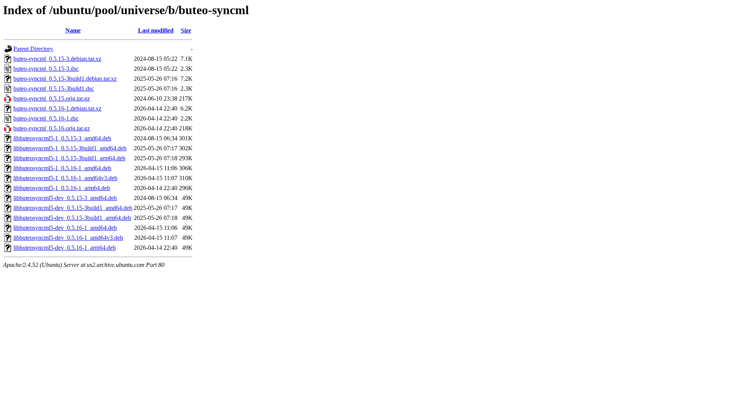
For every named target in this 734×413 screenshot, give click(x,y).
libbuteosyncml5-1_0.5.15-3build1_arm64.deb (69, 158)
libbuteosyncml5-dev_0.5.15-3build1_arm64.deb (72, 218)
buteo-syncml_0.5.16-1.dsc (46, 118)
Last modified (156, 30)
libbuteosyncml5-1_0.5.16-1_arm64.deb (61, 188)
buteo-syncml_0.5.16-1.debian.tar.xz (57, 108)
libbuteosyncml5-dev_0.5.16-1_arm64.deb (64, 247)
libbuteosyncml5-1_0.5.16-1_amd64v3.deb (65, 178)
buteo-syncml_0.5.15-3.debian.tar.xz (57, 58)
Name (73, 30)
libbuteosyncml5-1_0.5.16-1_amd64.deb (62, 168)
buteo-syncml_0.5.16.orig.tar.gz (51, 128)
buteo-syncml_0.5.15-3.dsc (46, 68)
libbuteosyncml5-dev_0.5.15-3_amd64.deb (65, 198)
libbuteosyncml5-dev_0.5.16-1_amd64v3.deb (68, 237)
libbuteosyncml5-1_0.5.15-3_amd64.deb (62, 138)
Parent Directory (33, 49)
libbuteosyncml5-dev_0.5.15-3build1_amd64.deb (72, 208)
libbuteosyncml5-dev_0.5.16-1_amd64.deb (65, 227)
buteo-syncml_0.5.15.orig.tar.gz (51, 98)
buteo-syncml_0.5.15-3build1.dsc (53, 88)
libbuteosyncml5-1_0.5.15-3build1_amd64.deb (70, 148)
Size (186, 30)
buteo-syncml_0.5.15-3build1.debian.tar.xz (65, 78)
